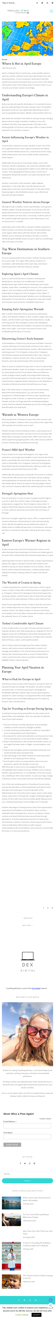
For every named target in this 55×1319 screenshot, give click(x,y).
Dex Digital (36, 988)
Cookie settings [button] (21, 1315)
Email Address (9, 1121)
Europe (4, 59)
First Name (7, 1133)
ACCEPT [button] (36, 1315)
